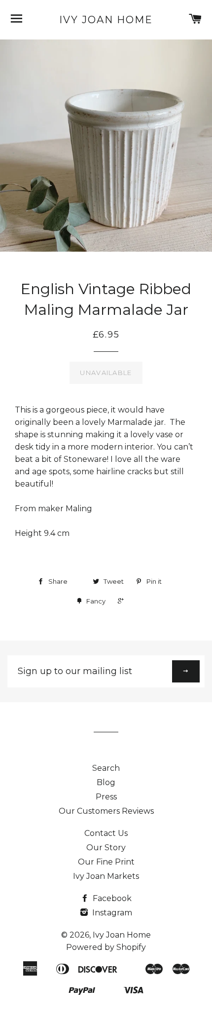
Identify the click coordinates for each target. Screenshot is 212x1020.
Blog (106, 782)
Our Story (106, 847)
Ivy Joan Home (106, 20)
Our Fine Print (106, 862)
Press (106, 796)
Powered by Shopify (106, 947)
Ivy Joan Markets (106, 876)
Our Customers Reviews (106, 811)
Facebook (111, 898)
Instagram (111, 912)
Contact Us (106, 833)
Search (106, 768)
